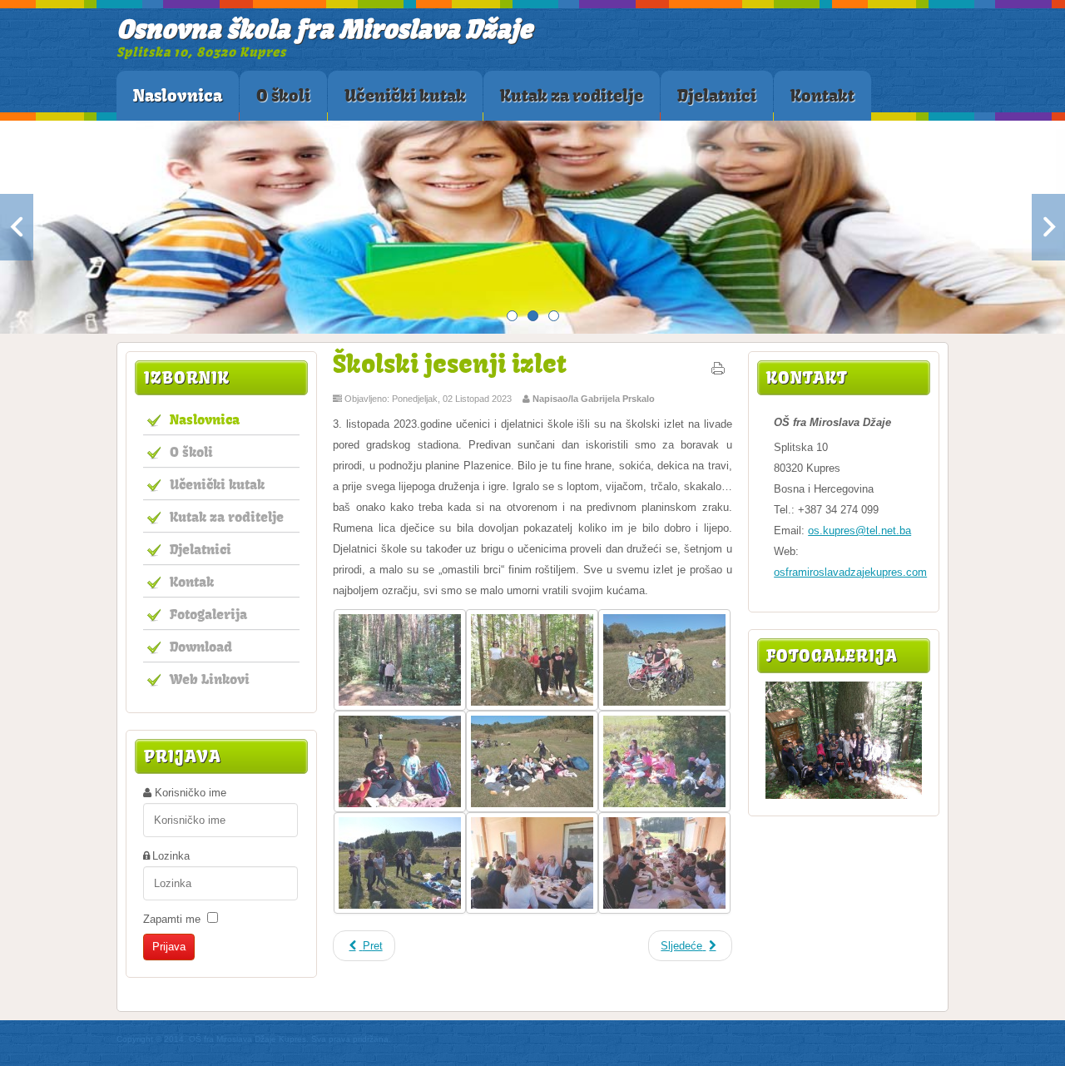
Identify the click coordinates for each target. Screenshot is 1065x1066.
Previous (16, 227)
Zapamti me (172, 919)
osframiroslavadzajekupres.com (850, 572)
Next (1048, 227)
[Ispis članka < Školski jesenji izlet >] (718, 372)
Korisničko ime (190, 792)
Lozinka (171, 856)
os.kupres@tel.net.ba (859, 530)
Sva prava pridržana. (351, 1039)
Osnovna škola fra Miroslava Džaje (324, 28)
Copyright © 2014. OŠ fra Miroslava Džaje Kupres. (212, 1039)
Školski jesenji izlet (450, 363)
